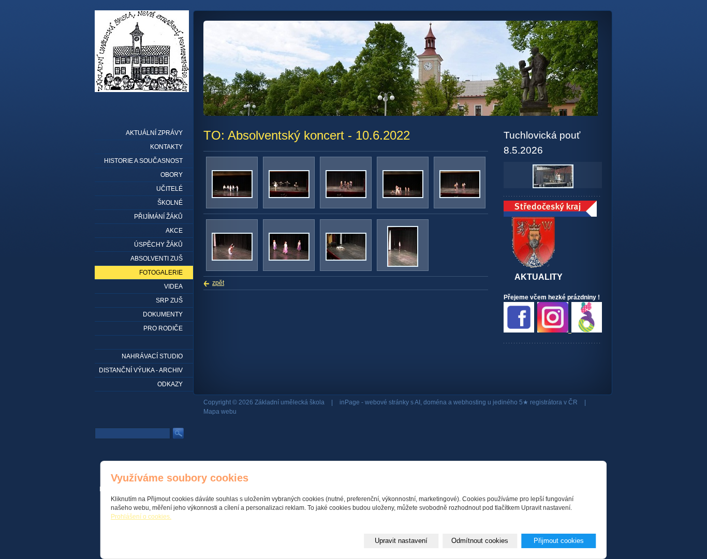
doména (435, 402)
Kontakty (166, 146)
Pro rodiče (163, 328)
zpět (218, 282)
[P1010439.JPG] (289, 258)
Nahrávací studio (152, 356)
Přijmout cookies (559, 541)
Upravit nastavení (401, 541)
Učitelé (169, 188)
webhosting (469, 402)
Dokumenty (163, 314)
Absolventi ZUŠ (156, 258)
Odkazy (170, 384)
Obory (171, 174)
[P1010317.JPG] (232, 196)
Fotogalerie (161, 272)
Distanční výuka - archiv (141, 370)
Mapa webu (220, 411)
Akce (174, 230)
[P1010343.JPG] (346, 196)
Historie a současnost (143, 160)
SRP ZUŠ (169, 300)
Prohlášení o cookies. (141, 516)
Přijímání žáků (158, 216)
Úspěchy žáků (158, 244)
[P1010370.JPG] (402, 196)
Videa (173, 286)
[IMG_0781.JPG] (402, 264)
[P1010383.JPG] (459, 196)
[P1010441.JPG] (346, 258)
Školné (170, 202)
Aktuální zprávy (154, 133)
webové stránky (387, 402)
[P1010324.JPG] (289, 196)
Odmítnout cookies (479, 541)
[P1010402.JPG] (232, 258)
